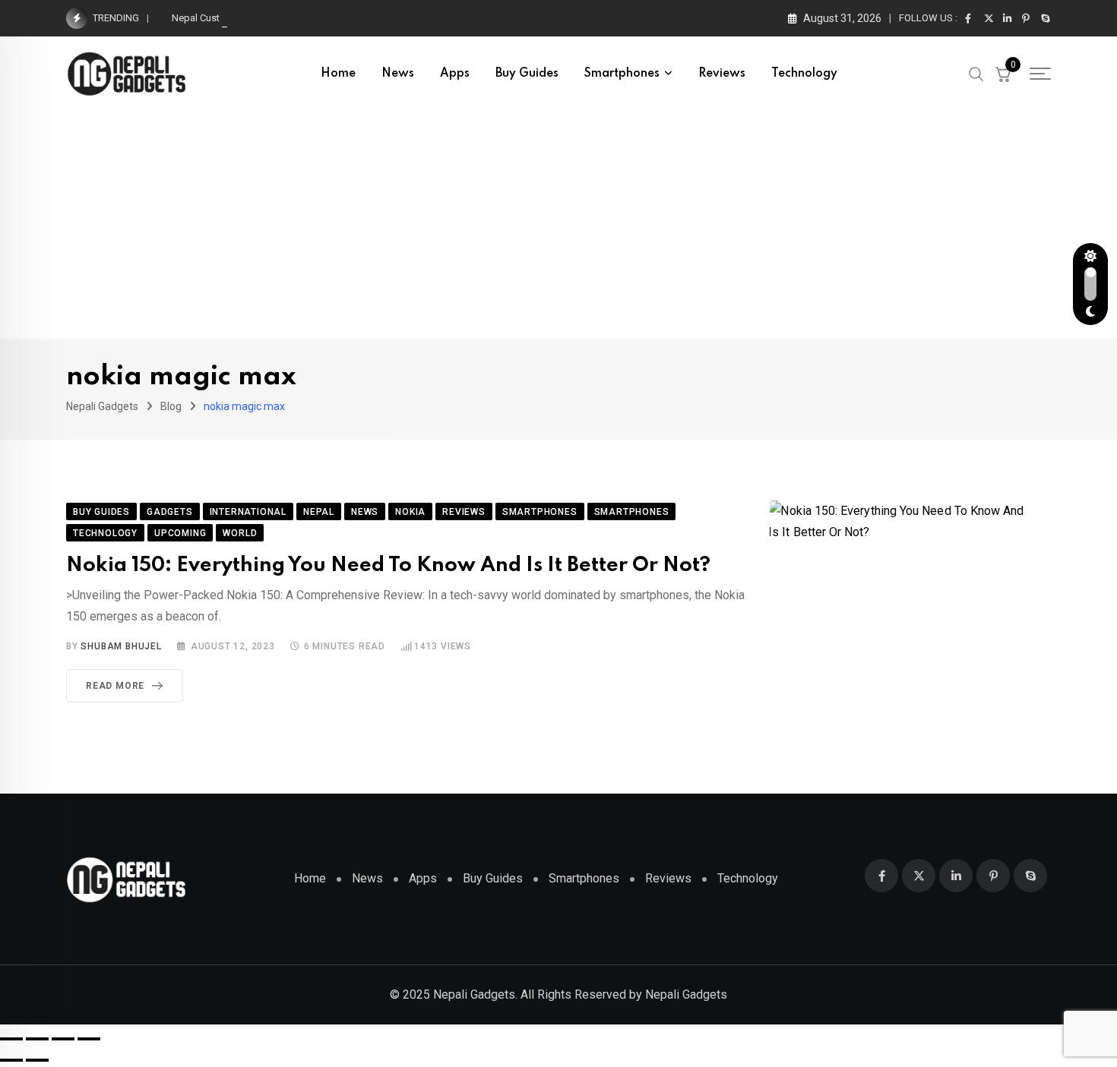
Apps (455, 74)
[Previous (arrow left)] (11, 1060)
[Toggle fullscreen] (37, 1038)
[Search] (976, 73)
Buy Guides (526, 74)
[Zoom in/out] (11, 1038)
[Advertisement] (558, 224)
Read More (115, 685)
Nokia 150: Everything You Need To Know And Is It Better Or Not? (388, 565)
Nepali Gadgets (686, 994)
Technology (804, 74)
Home (338, 74)
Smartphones (622, 74)
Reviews (721, 74)
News (397, 74)
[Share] (63, 1038)
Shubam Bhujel (121, 646)
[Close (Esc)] (89, 1038)
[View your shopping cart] (1003, 73)
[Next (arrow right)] (37, 1060)
